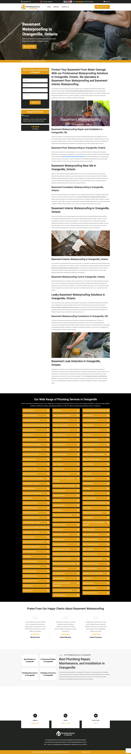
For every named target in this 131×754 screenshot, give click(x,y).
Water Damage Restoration (91, 539)
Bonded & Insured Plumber (31, 503)
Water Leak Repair (88, 549)
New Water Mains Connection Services (64, 486)
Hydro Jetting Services (60, 435)
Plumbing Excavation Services (62, 549)
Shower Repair (87, 474)
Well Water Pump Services (91, 593)
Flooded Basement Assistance (32, 566)
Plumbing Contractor (59, 539)
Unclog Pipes (87, 508)
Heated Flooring (58, 410)
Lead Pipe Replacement (60, 454)
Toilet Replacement (89, 493)
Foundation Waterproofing (31, 576)
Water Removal (88, 578)
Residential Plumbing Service (91, 430)
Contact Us (65, 7)
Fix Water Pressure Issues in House (93, 573)
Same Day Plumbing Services (91, 444)
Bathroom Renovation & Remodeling (73, 156)
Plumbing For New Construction (62, 559)
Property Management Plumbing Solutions (95, 410)
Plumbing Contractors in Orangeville (48, 674)
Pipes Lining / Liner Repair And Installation (65, 520)
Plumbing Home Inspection (61, 568)
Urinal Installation (88, 517)
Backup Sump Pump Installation (32, 444)
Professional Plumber (59, 595)
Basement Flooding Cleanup (31, 454)
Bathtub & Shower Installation (31, 483)
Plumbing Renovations (60, 578)
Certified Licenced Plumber (31, 512)
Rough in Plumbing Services (91, 439)
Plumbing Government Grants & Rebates (64, 563)
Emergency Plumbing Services (32, 546)
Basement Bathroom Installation (32, 449)
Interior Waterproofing (59, 444)
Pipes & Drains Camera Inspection (63, 515)
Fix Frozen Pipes (28, 585)
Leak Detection (58, 459)
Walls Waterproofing (89, 529)
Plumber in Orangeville (60, 524)
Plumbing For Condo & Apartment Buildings (65, 554)
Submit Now (35, 102)
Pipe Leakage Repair (59, 495)
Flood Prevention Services (31, 561)
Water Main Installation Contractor (93, 559)
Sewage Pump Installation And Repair (94, 454)
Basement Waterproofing (30, 474)
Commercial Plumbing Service (32, 517)
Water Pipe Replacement (90, 568)
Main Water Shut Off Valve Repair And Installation (64, 480)
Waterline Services (89, 583)
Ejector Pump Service (29, 537)
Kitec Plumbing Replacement (61, 449)
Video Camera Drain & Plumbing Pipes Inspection (94, 523)
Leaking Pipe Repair (59, 469)
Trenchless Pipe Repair (90, 498)
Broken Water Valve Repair (31, 508)
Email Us (107, 1)
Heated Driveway (28, 590)
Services (56, 7)
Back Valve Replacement (30, 439)
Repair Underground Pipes (91, 420)
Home (48, 7)
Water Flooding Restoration (91, 544)
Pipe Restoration (58, 510)
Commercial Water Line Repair (32, 522)
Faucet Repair (27, 556)
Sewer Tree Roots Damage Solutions (93, 469)
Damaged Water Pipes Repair (31, 532)
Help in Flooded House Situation (62, 415)
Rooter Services (88, 435)
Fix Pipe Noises (58, 500)
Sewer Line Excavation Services (92, 459)
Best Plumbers (27, 498)
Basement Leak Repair (30, 459)
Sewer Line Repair (88, 464)
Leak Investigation (58, 464)
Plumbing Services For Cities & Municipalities (62, 584)
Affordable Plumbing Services (32, 420)
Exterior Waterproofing (30, 551)
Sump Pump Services (89, 478)
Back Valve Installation (30, 430)
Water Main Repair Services (91, 563)
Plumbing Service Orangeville (49, 752)
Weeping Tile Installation (90, 588)
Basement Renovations (30, 464)
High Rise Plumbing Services (61, 420)
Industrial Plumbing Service (61, 439)
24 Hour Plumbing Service (31, 415)
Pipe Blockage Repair (59, 490)
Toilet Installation (88, 483)
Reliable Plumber (88, 415)
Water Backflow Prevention (91, 534)
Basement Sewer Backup (30, 469)
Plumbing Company (29, 410)
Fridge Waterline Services (30, 581)
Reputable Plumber (89, 425)
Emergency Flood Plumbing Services (33, 542)
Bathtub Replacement (29, 488)
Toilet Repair (87, 488)
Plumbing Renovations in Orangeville (30, 674)
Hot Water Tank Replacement (61, 430)
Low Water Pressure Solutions (62, 474)
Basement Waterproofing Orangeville (35, 61)
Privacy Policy (86, 752)
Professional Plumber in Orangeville (48, 660)
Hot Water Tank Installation (61, 425)
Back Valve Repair (28, 435)
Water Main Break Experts (90, 554)
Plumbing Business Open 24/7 (62, 534)
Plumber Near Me (58, 529)
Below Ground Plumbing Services (32, 493)
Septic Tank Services (89, 449)
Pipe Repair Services (59, 505)
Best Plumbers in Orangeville (30, 660)
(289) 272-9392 (103, 7)
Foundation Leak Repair (30, 571)
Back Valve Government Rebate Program (35, 425)
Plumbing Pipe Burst (59, 573)
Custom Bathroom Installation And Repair (35, 527)
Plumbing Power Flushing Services (63, 590)
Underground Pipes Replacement (93, 512)
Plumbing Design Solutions (61, 544)
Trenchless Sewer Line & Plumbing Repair (95, 503)
